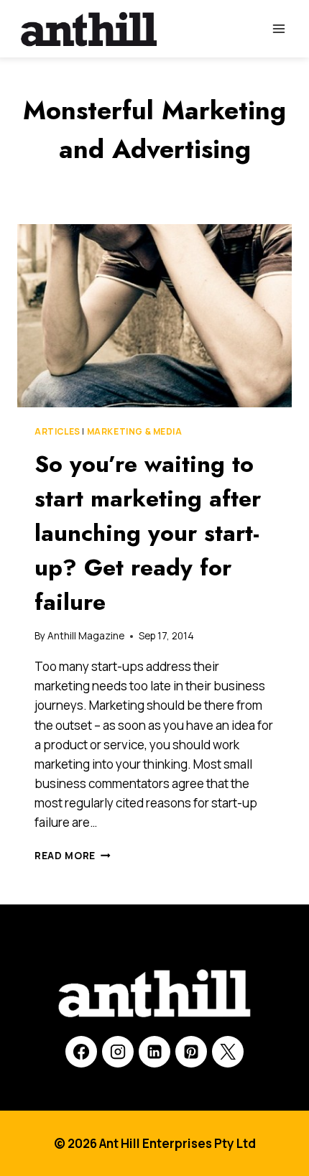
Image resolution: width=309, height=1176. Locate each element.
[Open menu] (278, 28)
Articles (57, 431)
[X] (228, 1052)
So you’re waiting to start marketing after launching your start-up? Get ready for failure (147, 533)
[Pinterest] (191, 1052)
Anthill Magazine (85, 635)
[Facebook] (81, 1052)
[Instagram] (118, 1052)
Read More (72, 855)
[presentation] (154, 315)
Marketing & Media (135, 431)
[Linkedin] (154, 1052)
